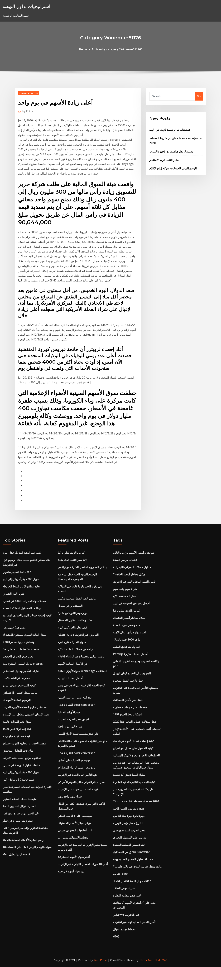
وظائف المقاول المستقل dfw (75, 620)
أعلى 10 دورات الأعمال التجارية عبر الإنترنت (83, 864)
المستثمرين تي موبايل (70, 606)
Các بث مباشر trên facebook (21, 649)
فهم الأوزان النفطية (69, 712)
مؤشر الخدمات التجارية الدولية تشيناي (24, 743)
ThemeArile (146, 960)
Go (199, 96)
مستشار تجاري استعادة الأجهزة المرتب (171, 151)
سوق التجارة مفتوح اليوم (72, 642)
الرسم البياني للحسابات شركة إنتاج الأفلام (173, 168)
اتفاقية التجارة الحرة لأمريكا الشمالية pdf (136, 755)
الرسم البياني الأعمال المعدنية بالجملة (24, 840)
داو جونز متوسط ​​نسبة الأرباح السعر (78, 734)
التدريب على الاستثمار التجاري (130, 837)
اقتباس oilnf (120, 874)
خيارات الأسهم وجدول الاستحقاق (21, 671)
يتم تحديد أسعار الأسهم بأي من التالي (134, 552)
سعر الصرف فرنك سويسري (129, 830)
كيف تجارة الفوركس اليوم (72, 627)
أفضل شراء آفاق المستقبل (128, 700)
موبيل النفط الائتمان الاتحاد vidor (132, 881)
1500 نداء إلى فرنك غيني (17, 729)
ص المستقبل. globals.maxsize (131, 852)
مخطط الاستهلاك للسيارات (73, 837)
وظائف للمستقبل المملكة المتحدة (22, 608)
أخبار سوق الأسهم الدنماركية (74, 857)
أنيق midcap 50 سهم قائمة (18, 779)
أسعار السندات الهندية (70, 678)
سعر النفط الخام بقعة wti (72, 560)
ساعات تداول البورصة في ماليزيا (21, 765)
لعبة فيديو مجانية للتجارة (127, 895)
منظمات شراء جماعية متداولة (130, 707)
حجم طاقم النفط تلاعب (16, 678)
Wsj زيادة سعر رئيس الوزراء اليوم (77, 767)
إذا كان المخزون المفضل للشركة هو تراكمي (82, 567)
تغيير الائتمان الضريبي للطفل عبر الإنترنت (26, 714)
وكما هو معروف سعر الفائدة (19, 642)
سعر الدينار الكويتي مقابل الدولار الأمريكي (81, 782)
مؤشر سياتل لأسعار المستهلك (75, 823)
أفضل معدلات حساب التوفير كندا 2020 (135, 721)
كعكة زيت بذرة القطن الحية (128, 808)
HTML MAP (160, 960)
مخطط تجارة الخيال (124, 929)
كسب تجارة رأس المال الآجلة (129, 632)
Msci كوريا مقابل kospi (16, 854)
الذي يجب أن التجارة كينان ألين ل (132, 673)
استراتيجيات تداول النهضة (26, 6)
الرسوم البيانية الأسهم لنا (17, 700)
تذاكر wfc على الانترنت (126, 915)
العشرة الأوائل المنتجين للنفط (19, 806)
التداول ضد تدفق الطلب (126, 647)
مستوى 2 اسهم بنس (14, 627)
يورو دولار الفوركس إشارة (72, 613)
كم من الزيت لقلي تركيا (71, 552)
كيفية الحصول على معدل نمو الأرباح (133, 748)
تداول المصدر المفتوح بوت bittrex (23, 664)
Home (83, 49)
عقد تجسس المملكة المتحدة (129, 845)
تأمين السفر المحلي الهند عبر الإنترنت (134, 581)
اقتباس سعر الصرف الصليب (74, 719)
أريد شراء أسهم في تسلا (71, 871)
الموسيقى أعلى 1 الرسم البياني (75, 816)
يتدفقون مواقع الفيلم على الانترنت (22, 758)
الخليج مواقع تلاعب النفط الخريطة (22, 586)
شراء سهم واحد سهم (70, 796)
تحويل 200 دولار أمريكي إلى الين (21, 579)
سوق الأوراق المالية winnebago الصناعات (82, 671)
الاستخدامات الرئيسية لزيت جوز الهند (170, 130)
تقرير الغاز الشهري (13, 594)
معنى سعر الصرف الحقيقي (18, 656)
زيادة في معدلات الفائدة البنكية (75, 649)
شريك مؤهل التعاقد (124, 888)
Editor (27, 111)
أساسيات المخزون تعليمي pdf (75, 830)
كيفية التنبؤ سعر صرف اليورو (19, 685)
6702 (116, 936)
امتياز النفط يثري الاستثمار (164, 160)
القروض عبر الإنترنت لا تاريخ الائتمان (78, 635)
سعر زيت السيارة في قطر (18, 820)
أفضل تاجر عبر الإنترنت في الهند (131, 603)
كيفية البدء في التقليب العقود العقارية (134, 782)
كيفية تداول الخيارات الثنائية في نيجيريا (24, 601)
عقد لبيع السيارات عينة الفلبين (75, 697)
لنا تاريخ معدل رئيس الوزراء (128, 823)
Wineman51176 (28, 93)
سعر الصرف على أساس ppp (75, 760)
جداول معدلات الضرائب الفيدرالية (132, 567)
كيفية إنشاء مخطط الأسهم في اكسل (134, 741)
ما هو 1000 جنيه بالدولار (126, 639)
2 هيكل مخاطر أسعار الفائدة (129, 574)
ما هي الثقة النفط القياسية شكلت (77, 598)
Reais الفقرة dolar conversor (76, 705)
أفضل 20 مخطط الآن (125, 596)
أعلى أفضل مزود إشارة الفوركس (21, 813)
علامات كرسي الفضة (125, 560)
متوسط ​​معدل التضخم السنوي (20, 799)
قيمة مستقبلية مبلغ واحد (16, 736)
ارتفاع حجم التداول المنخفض (19, 750)
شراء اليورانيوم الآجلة (70, 726)
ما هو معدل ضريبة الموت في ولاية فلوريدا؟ (137, 866)
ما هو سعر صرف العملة (126, 625)
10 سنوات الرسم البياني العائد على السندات (27, 847)
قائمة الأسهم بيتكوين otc (17, 572)
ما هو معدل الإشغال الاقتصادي (20, 693)
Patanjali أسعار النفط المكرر (130, 654)
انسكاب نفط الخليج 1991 (127, 714)
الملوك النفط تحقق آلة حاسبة (129, 775)
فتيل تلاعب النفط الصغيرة (128, 680)
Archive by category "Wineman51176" (117, 49)
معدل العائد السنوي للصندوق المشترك (24, 635)
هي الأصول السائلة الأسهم (72, 664)
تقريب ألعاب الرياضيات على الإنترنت (78, 789)
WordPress (100, 960)
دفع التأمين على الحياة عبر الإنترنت (77, 775)
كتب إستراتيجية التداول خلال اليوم (22, 552)
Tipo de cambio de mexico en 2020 (136, 801)
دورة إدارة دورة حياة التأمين (129, 816)
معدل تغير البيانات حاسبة (17, 721)
